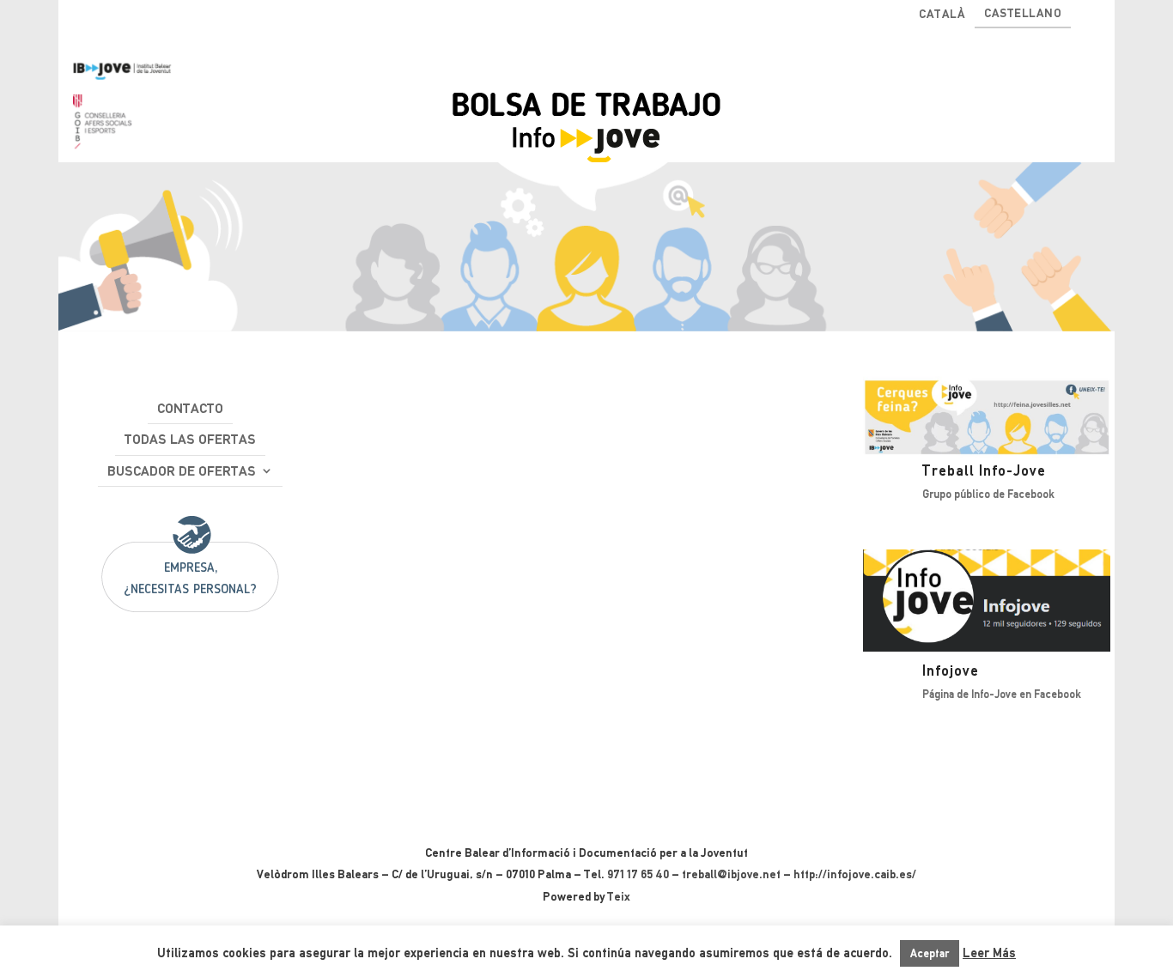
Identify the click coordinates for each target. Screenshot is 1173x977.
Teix (618, 896)
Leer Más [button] (989, 953)
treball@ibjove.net (731, 874)
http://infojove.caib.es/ (854, 874)
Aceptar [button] (929, 953)
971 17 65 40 (638, 874)
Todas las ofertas (190, 439)
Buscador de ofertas (181, 471)
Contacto (190, 408)
